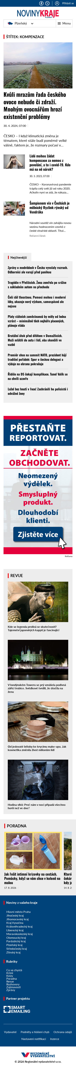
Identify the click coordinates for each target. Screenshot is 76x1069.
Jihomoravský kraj (17, 919)
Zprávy (10, 990)
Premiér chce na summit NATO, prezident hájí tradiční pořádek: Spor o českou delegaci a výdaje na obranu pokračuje (37, 359)
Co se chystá (14, 970)
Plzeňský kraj (14, 944)
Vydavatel (10, 1032)
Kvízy (9, 975)
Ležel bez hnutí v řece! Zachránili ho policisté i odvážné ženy (38, 391)
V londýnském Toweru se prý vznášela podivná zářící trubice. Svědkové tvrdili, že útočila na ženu (37, 688)
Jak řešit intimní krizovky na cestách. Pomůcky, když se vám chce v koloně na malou (32, 878)
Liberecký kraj (15, 930)
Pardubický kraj (16, 941)
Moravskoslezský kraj (19, 934)
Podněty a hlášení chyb (35, 1032)
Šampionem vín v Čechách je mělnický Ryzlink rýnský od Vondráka (49, 207)
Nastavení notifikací (33, 1038)
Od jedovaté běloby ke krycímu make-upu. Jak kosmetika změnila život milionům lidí (37, 748)
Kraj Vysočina (14, 922)
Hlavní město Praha (18, 911)
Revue (10, 981)
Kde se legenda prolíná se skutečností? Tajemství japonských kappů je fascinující (33, 628)
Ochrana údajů (63, 1032)
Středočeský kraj (16, 948)
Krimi (9, 973)
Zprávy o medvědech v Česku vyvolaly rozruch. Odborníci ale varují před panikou (38, 269)
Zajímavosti (13, 987)
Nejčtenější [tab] (18, 257)
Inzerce (54, 1038)
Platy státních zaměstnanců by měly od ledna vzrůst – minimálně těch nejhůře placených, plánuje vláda (37, 321)
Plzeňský (21, 23)
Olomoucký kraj (16, 937)
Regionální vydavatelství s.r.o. (43, 1061)
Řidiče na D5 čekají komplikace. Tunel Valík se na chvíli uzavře (38, 376)
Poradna (11, 978)
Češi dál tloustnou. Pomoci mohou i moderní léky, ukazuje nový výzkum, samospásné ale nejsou (37, 301)
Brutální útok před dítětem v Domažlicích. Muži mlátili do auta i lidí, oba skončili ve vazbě (35, 340)
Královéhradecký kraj (19, 926)
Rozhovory (12, 984)
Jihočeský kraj (15, 915)
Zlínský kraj (13, 952)
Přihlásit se (68, 3)
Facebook (41, 3)
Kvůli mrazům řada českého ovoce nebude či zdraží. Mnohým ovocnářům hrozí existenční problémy (35, 105)
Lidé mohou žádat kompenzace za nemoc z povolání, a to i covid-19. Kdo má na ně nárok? (50, 162)
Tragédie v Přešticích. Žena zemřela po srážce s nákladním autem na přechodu (37, 284)
